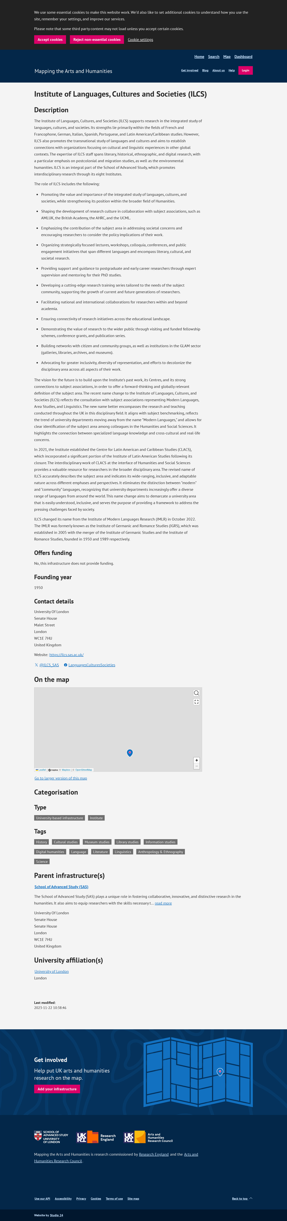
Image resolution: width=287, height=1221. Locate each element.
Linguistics (124, 851)
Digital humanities (51, 851)
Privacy (81, 1199)
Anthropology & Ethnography (161, 851)
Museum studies (98, 841)
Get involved (189, 70)
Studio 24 (56, 1215)
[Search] (196, 693)
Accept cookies (50, 39)
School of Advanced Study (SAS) (61, 886)
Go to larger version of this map (61, 778)
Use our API (42, 1199)
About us (218, 70)
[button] (130, 753)
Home (199, 56)
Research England (154, 1154)
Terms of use (114, 1199)
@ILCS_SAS (49, 664)
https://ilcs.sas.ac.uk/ (66, 654)
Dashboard (243, 56)
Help (232, 70)
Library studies (129, 841)
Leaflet (42, 769)
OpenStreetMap (83, 769)
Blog (205, 70)
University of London (52, 971)
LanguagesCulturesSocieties (92, 664)
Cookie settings (140, 39)
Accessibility (63, 1199)
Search (213, 56)
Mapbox (66, 769)
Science (43, 861)
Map (227, 56)
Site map (133, 1199)
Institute (96, 817)
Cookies (96, 1199)
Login (245, 70)
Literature (101, 851)
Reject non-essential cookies (96, 39)
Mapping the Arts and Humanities (73, 71)
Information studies (161, 841)
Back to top (240, 1199)
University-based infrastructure (59, 817)
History (42, 841)
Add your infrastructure (57, 1089)
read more (163, 903)
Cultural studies (67, 841)
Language (79, 851)
